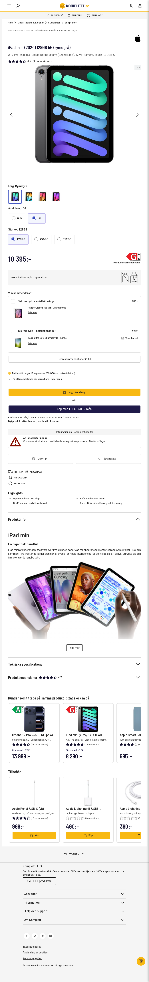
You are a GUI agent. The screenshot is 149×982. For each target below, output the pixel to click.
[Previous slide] (11, 115)
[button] (15, 197)
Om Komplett (32, 920)
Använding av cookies (35, 952)
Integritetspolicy (32, 946)
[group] (74, 114)
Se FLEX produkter (39, 881)
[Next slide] (137, 115)
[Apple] (137, 38)
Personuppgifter (32, 958)
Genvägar (30, 894)
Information (32, 902)
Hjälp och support (35, 911)
